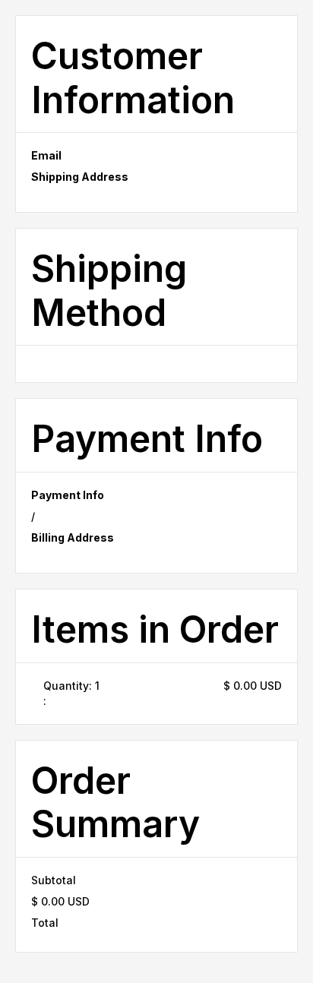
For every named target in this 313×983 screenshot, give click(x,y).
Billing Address (72, 537)
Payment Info (67, 494)
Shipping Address (79, 176)
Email (46, 155)
